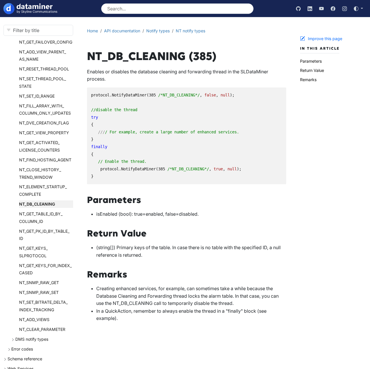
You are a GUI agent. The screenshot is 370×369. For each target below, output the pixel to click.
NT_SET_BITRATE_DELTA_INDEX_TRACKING (43, 306)
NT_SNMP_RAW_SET (39, 292)
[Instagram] (344, 8)
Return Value (312, 70)
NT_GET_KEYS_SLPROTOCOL (33, 252)
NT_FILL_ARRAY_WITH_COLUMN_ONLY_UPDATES (45, 109)
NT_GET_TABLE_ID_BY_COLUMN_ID (40, 217)
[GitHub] (298, 8)
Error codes (22, 348)
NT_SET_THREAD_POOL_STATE (42, 82)
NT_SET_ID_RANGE (37, 96)
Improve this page (325, 38)
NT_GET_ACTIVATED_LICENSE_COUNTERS (39, 146)
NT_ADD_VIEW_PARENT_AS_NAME (42, 55)
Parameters (311, 61)
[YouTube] (321, 8)
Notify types (158, 30)
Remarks (308, 79)
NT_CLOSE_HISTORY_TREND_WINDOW (40, 173)
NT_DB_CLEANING (37, 204)
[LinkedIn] (310, 8)
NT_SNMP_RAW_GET (39, 282)
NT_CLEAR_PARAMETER (42, 329)
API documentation (122, 30)
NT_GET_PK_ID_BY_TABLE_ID (44, 235)
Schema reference (25, 358)
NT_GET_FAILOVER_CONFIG (45, 42)
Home (92, 30)
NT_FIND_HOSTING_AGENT (45, 159)
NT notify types (190, 30)
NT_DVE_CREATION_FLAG (44, 122)
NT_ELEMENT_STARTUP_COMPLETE (43, 190)
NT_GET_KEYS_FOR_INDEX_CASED (45, 269)
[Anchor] (148, 200)
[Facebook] (333, 8)
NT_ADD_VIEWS (34, 319)
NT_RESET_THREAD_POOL (44, 68)
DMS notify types (31, 339)
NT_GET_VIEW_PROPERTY (44, 132)
